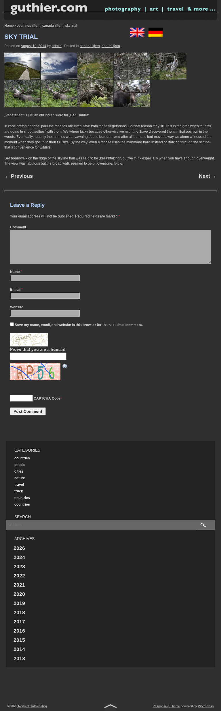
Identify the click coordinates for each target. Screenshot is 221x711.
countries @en (28, 26)
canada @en (52, 26)
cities (18, 471)
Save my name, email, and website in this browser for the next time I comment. (79, 325)
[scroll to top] (110, 707)
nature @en (111, 46)
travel (19, 485)
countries (22, 458)
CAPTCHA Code (47, 398)
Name (15, 272)
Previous (22, 176)
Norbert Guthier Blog (32, 706)
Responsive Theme (166, 706)
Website (16, 307)
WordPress (206, 706)
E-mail (15, 290)
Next (204, 176)
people (19, 465)
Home (9, 26)
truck (18, 491)
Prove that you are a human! (38, 349)
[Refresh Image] (65, 365)
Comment (18, 227)
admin (57, 46)
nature (19, 478)
